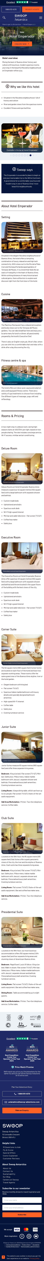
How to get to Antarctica (11, 24)
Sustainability (9, 1174)
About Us (7, 1168)
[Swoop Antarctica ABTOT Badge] (35, 1017)
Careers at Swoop (11, 1179)
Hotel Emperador (29, 24)
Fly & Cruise (8, 1150)
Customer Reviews (11, 1158)
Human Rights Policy (12, 1246)
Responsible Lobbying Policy (30, 1246)
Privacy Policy (26, 1244)
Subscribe (22, 1215)
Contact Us (8, 1171)
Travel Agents (9, 1182)
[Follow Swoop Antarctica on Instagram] (29, 1236)
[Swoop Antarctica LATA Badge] (22, 1025)
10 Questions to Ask (12, 1147)
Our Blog (6, 1177)
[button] (10, 155)
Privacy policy (34, 1258)
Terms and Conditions (13, 1244)
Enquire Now (21, 44)
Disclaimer (36, 1244)
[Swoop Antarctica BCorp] (8, 1017)
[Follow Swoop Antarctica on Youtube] (36, 1236)
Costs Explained (10, 1155)
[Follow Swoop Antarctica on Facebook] (21, 1236)
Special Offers (9, 1153)
